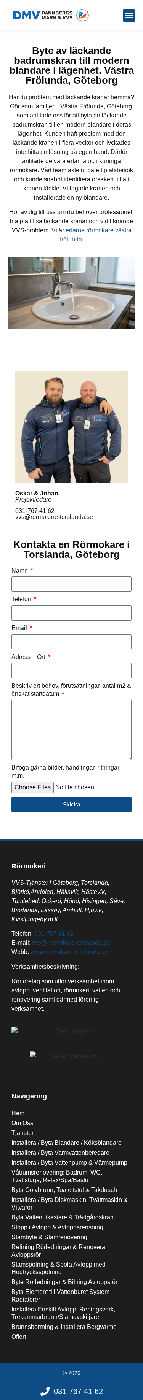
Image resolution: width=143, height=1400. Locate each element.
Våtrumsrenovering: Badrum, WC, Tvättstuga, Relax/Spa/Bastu (56, 1176)
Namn (20, 570)
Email (20, 628)
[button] (129, 15)
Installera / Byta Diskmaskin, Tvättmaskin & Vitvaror (69, 1204)
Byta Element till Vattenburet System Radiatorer (60, 1296)
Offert (18, 1336)
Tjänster (22, 1133)
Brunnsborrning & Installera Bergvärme (64, 1327)
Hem (17, 1113)
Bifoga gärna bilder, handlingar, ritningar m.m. (65, 771)
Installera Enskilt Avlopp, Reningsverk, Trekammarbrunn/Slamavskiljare (63, 1313)
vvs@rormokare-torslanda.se (71, 943)
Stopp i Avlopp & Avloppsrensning (57, 1227)
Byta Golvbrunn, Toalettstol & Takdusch (64, 1190)
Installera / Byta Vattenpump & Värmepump (69, 1162)
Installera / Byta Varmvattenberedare (60, 1152)
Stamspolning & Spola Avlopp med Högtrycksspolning (58, 1268)
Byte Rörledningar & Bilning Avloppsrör (64, 1282)
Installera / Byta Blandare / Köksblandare (66, 1143)
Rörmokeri (28, 866)
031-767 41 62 (54, 933)
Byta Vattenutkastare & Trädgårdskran (62, 1217)
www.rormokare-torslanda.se (69, 952)
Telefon (22, 599)
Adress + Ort (29, 657)
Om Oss (22, 1123)
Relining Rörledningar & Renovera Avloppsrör (58, 1251)
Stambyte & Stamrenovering (49, 1237)
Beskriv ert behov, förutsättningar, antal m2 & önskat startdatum (71, 690)
